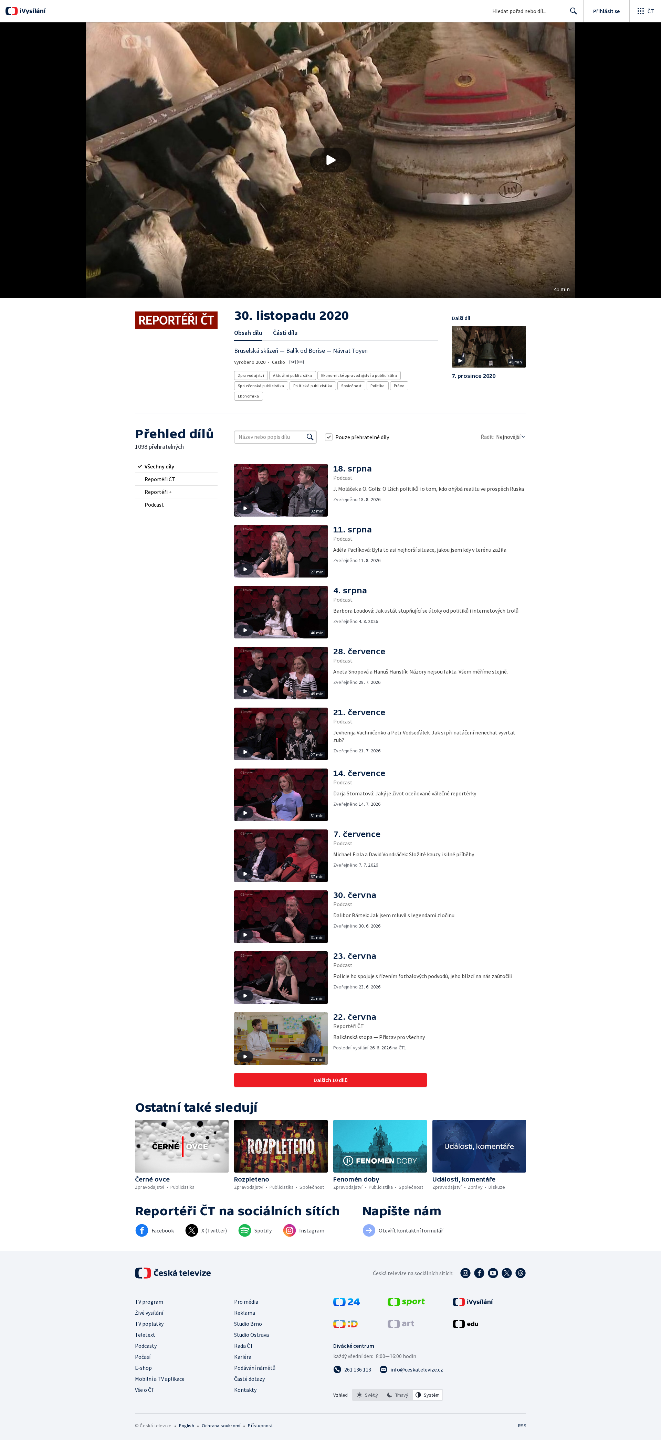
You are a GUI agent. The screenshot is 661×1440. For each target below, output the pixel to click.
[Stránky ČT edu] (465, 1326)
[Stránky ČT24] (346, 1304)
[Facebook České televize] (479, 1273)
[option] (367, 1395)
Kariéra (242, 1356)
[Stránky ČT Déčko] (345, 1326)
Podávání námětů (254, 1367)
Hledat (573, 11)
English (186, 1425)
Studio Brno (248, 1323)
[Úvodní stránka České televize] (173, 1273)
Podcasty (146, 1345)
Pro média (246, 1301)
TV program (149, 1301)
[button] (330, 160)
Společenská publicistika (261, 385)
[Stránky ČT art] (401, 1326)
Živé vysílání (149, 1312)
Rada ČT (243, 1345)
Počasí (142, 1356)
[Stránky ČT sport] (406, 1304)
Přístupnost (260, 1425)
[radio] (176, 466)
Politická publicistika (313, 385)
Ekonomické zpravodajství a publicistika (359, 375)
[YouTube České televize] (493, 1273)
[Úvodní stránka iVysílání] (32, 11)
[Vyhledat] (310, 437)
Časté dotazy (249, 1378)
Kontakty (245, 1389)
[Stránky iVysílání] (473, 1304)
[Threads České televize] (520, 1273)
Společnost (351, 385)
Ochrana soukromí (221, 1425)
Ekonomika (248, 396)
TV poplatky (149, 1323)
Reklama (244, 1312)
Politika (377, 385)
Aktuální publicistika (292, 375)
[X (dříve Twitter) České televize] (506, 1273)
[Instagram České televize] (465, 1273)
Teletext (145, 1334)
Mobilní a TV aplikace (160, 1378)
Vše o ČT (145, 1389)
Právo (399, 385)
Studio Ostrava (251, 1334)
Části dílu (285, 333)
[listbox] (397, 1395)
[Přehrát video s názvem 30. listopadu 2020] (330, 160)
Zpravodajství (251, 375)
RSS (522, 1425)
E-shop (143, 1367)
